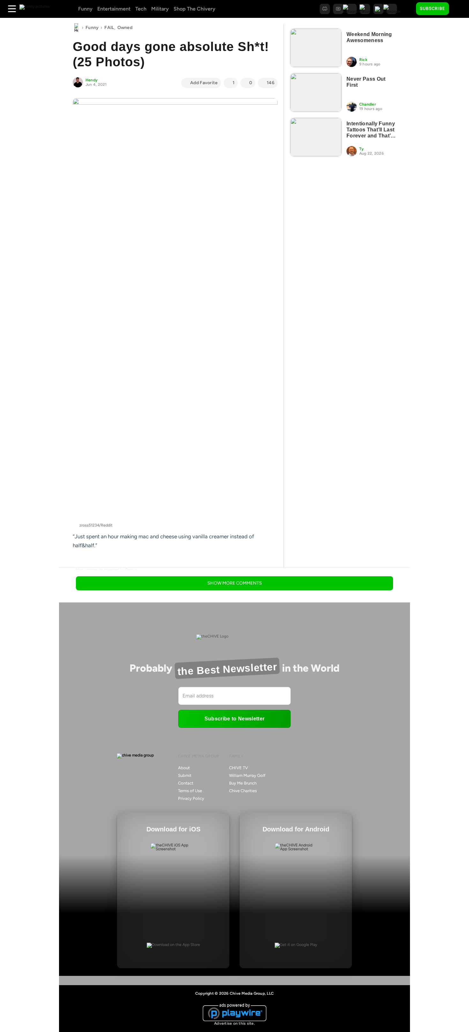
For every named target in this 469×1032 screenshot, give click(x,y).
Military (160, 9)
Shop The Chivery (194, 9)
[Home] (76, 27)
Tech (140, 9)
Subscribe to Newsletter (234, 718)
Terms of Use (190, 790)
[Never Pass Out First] (315, 92)
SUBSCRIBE (432, 8)
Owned (124, 27)
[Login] (459, 9)
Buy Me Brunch (243, 783)
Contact (185, 783)
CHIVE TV (238, 767)
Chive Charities (243, 790)
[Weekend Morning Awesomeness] (315, 48)
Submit (184, 775)
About (184, 767)
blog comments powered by (106, 569)
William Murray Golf (247, 775)
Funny (85, 9)
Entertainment (113, 9)
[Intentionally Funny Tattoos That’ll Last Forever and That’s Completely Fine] (315, 137)
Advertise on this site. (234, 1023)
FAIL (109, 27)
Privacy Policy (191, 798)
